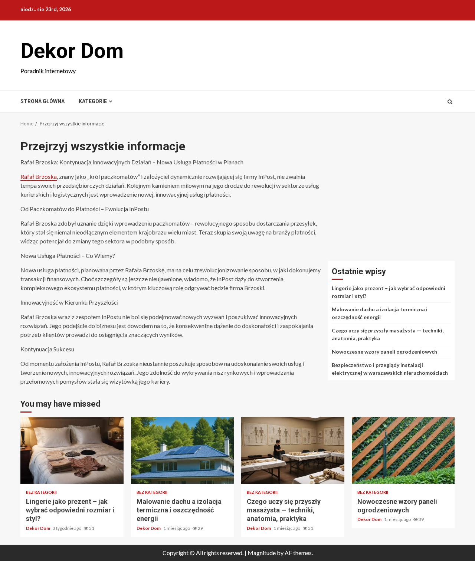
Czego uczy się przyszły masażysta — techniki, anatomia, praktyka (292, 450)
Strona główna (42, 101)
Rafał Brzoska (38, 176)
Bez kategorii (41, 492)
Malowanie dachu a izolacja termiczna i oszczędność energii (182, 450)
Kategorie (93, 101)
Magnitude (262, 552)
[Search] (450, 102)
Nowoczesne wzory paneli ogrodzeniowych (384, 351)
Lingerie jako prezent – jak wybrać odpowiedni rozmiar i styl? (72, 450)
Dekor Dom (72, 51)
